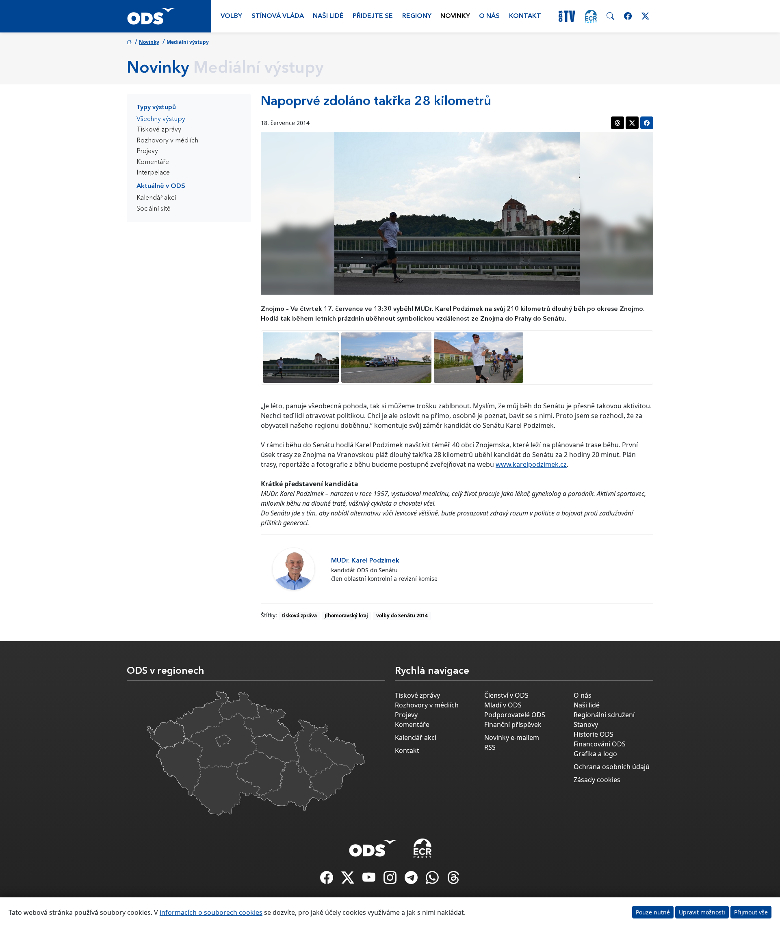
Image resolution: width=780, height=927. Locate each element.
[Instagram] (391, 879)
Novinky (455, 16)
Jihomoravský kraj (346, 615)
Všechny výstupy (160, 119)
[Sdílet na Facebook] (646, 122)
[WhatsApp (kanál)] (433, 879)
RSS (490, 747)
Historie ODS (593, 734)
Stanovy (586, 724)
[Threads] (453, 879)
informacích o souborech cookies (211, 912)
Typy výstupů (156, 107)
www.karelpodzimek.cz (531, 464)
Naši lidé (328, 16)
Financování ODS (600, 743)
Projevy (147, 151)
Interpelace (153, 173)
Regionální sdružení (604, 714)
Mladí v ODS (503, 705)
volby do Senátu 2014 (402, 615)
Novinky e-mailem (511, 737)
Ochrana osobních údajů (612, 766)
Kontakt (525, 16)
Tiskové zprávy (158, 130)
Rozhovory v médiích (167, 141)
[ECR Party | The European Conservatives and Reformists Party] (591, 16)
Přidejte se (373, 16)
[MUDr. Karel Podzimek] (293, 569)
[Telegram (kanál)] (412, 879)
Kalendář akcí (156, 198)
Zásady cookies (597, 779)
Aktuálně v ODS (160, 186)
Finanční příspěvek (513, 724)
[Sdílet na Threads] (617, 122)
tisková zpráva (299, 615)
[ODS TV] (369, 879)
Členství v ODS (506, 695)
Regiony (416, 16)
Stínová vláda (277, 16)
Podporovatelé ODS (514, 714)
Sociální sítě (153, 209)
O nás (489, 16)
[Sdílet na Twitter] (632, 122)
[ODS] (373, 846)
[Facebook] (327, 879)
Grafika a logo (595, 753)
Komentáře (152, 162)
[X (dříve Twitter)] (348, 879)
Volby (231, 16)
